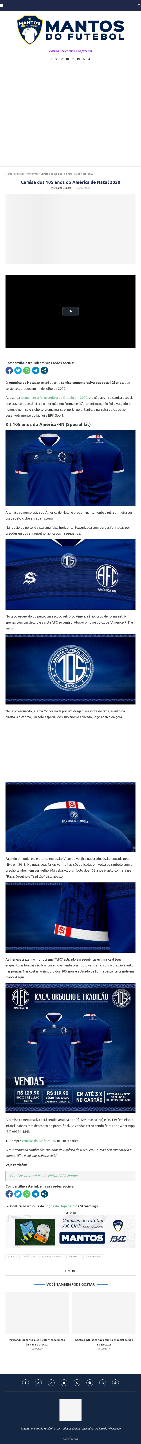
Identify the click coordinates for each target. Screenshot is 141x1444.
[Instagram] (62, 59)
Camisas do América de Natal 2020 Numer (44, 1176)
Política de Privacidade (107, 1428)
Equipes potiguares (52, 1257)
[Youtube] (67, 59)
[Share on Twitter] (69, 1271)
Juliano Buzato (62, 187)
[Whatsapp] (73, 59)
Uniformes (32, 174)
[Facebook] (51, 59)
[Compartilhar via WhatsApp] (26, 370)
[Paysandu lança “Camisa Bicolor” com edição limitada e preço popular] (37, 1313)
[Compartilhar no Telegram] (35, 370)
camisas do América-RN (39, 1141)
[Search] (139, 5)
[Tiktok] (89, 59)
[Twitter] (56, 59)
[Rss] (84, 59)
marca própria (94, 1257)
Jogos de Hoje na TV (61, 1206)
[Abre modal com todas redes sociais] (44, 370)
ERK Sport (74, 1257)
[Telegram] (78, 59)
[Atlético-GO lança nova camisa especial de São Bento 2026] (103, 1313)
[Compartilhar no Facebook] (9, 370)
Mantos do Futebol (15, 174)
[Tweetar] (18, 370)
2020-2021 (12, 1257)
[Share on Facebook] (65, 1271)
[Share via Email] (73, 1271)
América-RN (29, 1257)
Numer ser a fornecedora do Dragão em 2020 (54, 397)
